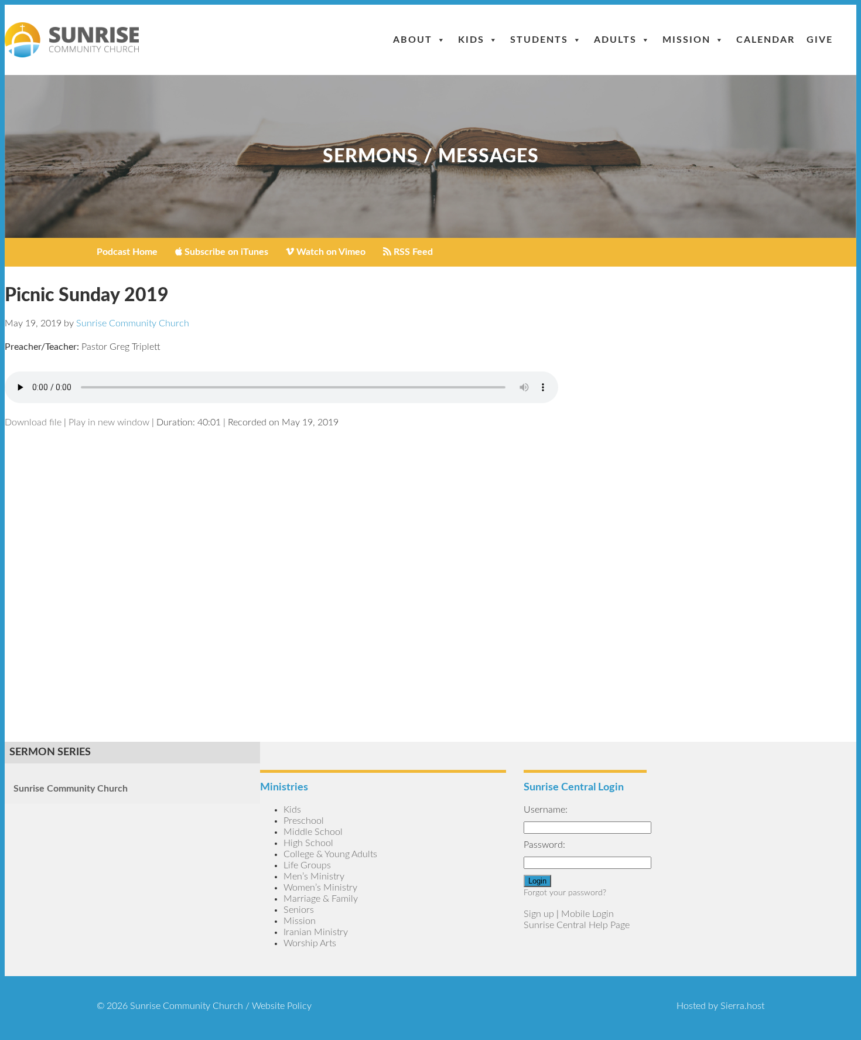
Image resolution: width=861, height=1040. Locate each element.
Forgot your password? (565, 893)
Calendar (765, 40)
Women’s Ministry (320, 887)
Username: (546, 809)
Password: (544, 845)
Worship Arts (309, 943)
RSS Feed (412, 252)
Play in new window (109, 422)
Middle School (313, 832)
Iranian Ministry (315, 932)
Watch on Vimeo (329, 252)
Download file (33, 422)
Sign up (539, 914)
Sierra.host (742, 1006)
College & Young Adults (330, 854)
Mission (686, 40)
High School (308, 843)
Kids (471, 40)
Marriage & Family (320, 898)
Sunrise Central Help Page (577, 925)
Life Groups (307, 865)
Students (539, 40)
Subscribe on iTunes (225, 252)
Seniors (298, 910)
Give (820, 40)
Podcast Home (127, 252)
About (412, 40)
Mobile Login (587, 914)
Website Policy (282, 1006)
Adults (615, 40)
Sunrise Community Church (70, 788)
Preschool (303, 821)
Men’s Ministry (313, 876)
